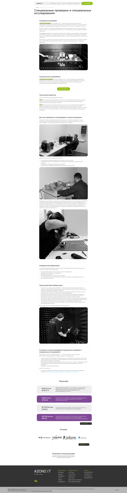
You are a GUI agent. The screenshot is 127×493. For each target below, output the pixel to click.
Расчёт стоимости (63, 89)
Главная (37, 7)
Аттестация (71, 472)
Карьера (60, 479)
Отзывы (60, 478)
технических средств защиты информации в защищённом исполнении (61, 371)
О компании (63, 3)
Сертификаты (61, 476)
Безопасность (71, 476)
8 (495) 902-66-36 (70, 3)
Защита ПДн (71, 478)
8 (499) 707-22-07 (88, 478)
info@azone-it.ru (76, 3)
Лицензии (60, 474)
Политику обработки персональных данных (41, 491)
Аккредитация (61, 481)
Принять (117, 490)
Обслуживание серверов (74, 481)
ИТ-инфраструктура (53, 3)
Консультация (87, 3)
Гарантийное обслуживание (75, 479)
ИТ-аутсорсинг (71, 474)
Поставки (59, 3)
